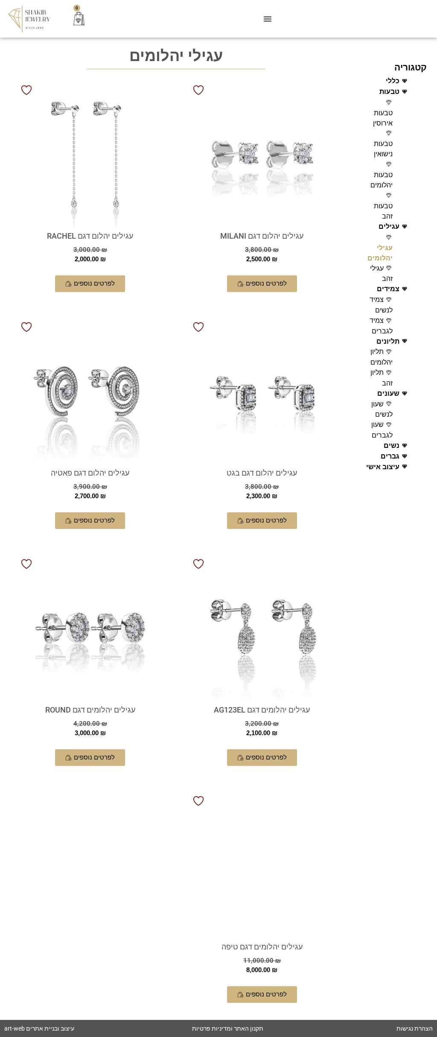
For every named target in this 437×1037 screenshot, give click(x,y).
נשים (391, 445)
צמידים (388, 288)
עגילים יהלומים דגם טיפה (262, 946)
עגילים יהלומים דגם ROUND (90, 709)
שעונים (388, 393)
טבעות (389, 91)
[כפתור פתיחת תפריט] (267, 19)
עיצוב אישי (382, 466)
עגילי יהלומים (380, 253)
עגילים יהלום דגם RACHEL (90, 235)
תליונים (387, 341)
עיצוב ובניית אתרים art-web (39, 1028)
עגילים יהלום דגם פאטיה (90, 472)
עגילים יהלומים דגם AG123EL (262, 709)
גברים (390, 456)
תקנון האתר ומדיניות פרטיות (227, 1028)
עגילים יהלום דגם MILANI (261, 235)
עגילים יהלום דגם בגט (262, 472)
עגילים (389, 226)
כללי (392, 81)
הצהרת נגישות (414, 1028)
